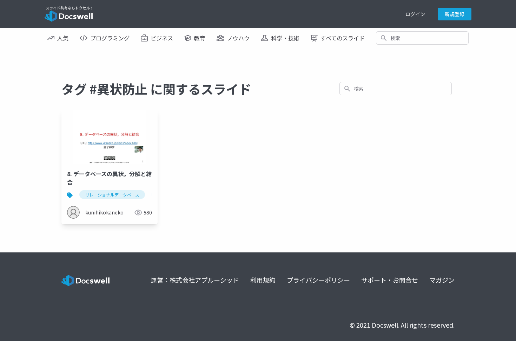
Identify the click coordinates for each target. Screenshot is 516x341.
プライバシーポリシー (318, 279)
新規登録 (454, 14)
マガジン (442, 279)
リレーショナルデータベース (112, 195)
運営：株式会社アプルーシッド (195, 279)
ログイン (415, 14)
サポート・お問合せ (389, 279)
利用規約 (263, 279)
